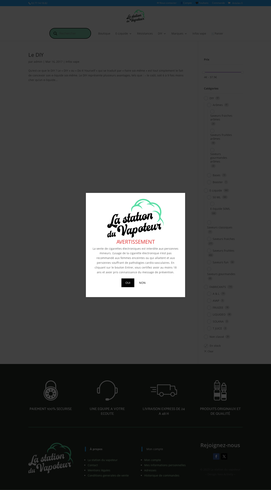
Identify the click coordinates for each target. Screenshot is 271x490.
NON (142, 283)
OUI (127, 283)
